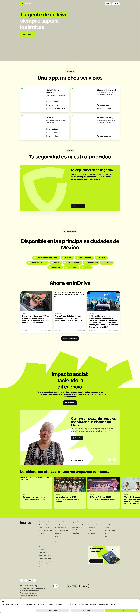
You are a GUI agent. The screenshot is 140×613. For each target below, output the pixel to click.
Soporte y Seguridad (45, 561)
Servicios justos (43, 525)
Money (57, 539)
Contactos (107, 539)
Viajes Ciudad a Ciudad (45, 531)
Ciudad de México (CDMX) (47, 258)
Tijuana (87, 267)
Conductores (43, 553)
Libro (89, 531)
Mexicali (107, 263)
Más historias (76, 460)
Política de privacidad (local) (28, 594)
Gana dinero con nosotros (62, 525)
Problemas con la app (45, 558)
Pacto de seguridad (77, 525)
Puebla (56, 263)
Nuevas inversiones (110, 531)
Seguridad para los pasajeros (77, 528)
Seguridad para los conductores (77, 533)
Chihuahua (72, 267)
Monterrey (56, 267)
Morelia (102, 258)
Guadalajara (92, 263)
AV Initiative (91, 533)
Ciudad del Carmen (38, 263)
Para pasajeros (52, 102)
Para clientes (51, 129)
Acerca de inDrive (44, 564)
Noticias (107, 533)
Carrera (107, 528)
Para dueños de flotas (55, 108)
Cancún (68, 258)
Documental (91, 528)
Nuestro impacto (93, 525)
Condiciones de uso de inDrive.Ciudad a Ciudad (31, 598)
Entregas (41, 533)
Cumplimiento (109, 542)
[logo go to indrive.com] (26, 3)
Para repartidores (53, 133)
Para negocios (52, 136)
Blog (106, 536)
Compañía (107, 525)
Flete (56, 536)
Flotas (57, 542)
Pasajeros (42, 550)
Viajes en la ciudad (44, 528)
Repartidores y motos (45, 555)
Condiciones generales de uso (28, 595)
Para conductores (53, 105)
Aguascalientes (73, 263)
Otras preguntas (43, 567)
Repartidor (58, 533)
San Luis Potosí (85, 258)
